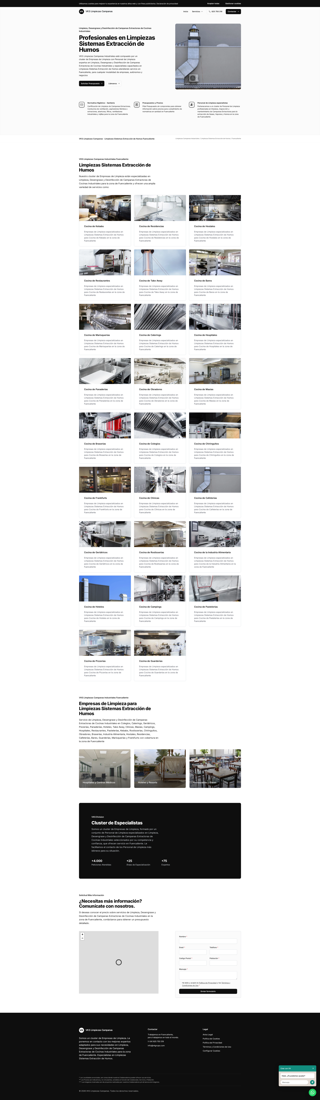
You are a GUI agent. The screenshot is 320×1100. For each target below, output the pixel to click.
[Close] (313, 1068)
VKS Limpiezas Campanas (99, 11)
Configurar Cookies (211, 1051)
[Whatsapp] (312, 1092)
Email (182, 947)
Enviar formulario (208, 991)
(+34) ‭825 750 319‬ (156, 1041)
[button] (119, 962)
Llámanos (112, 83)
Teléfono (214, 947)
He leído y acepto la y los (206, 984)
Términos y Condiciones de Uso (217, 1047)
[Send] (312, 1082)
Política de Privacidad (208, 983)
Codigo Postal (185, 958)
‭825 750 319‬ (217, 11)
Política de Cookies (211, 1038)
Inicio (185, 11)
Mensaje (183, 969)
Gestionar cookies (233, 3)
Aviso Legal (208, 1034)
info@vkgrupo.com (156, 1045)
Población (214, 958)
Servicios (196, 11)
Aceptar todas (213, 3)
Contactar (232, 11)
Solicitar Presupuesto (90, 83)
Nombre (183, 936)
